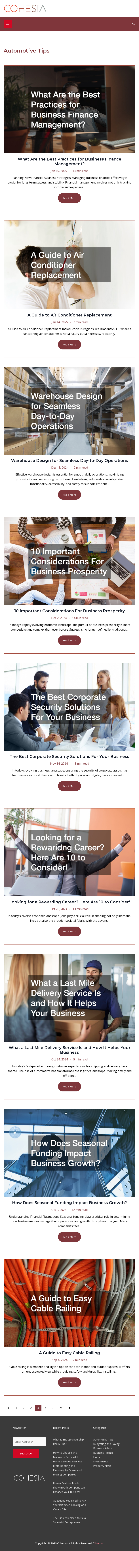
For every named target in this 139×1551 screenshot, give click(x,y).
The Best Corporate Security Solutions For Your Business (69, 756)
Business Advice (102, 1448)
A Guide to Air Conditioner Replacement (70, 315)
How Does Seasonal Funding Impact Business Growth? (69, 1202)
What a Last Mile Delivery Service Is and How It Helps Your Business (69, 1050)
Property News (102, 1465)
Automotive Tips (103, 1439)
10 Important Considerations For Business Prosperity (69, 610)
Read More (69, 198)
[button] (133, 24)
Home (97, 1457)
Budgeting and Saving (106, 1444)
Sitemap (99, 1543)
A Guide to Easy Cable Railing (69, 1352)
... (23, 1408)
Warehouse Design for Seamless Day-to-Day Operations (69, 460)
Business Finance (103, 1452)
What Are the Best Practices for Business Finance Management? (69, 161)
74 (60, 1408)
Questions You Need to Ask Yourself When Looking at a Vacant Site (69, 1505)
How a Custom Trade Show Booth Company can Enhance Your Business (69, 1487)
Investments (100, 1461)
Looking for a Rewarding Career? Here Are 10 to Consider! (69, 902)
